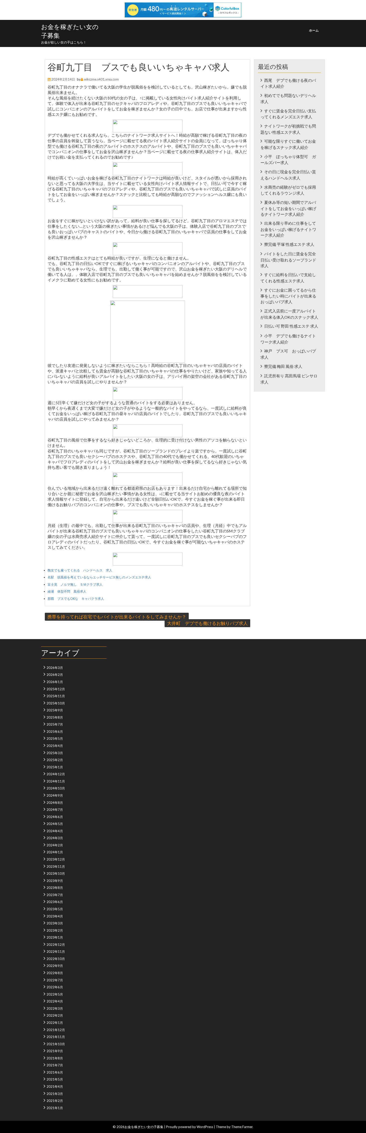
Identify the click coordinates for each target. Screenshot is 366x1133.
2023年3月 (55, 923)
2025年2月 (55, 760)
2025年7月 (55, 724)
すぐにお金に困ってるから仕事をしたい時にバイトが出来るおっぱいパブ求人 (288, 296)
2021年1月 (55, 1108)
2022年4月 (55, 1001)
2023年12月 (56, 859)
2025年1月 (55, 767)
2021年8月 (55, 1058)
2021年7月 (55, 1065)
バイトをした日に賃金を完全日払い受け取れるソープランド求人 (288, 259)
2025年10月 (56, 703)
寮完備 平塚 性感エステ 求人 (289, 244)
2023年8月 (55, 888)
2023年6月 (55, 902)
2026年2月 (55, 675)
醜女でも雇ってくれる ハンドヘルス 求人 (80, 570)
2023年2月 (55, 930)
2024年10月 (56, 788)
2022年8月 (55, 973)
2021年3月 (55, 1094)
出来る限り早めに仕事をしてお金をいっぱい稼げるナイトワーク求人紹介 (288, 229)
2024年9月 (55, 795)
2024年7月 (55, 810)
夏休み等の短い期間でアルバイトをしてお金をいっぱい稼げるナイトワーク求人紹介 (288, 208)
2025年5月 (55, 739)
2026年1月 (55, 682)
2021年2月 (55, 1101)
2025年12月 (56, 689)
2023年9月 (55, 881)
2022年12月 (56, 945)
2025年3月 (55, 753)
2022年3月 (55, 1008)
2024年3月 (55, 838)
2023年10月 (56, 873)
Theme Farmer (241, 1127)
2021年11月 (56, 1037)
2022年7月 (55, 980)
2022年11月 (56, 952)
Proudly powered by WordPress (189, 1127)
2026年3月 (55, 668)
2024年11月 (56, 781)
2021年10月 (56, 1044)
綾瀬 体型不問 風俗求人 (67, 591)
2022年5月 (55, 994)
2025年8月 (55, 717)
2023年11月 (56, 867)
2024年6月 (55, 817)
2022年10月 (56, 959)
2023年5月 (55, 909)
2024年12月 (56, 774)
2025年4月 (55, 746)
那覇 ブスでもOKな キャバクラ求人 (76, 599)
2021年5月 (55, 1079)
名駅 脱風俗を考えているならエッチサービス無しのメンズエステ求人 (99, 577)
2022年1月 (55, 1023)
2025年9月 (55, 710)
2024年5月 (55, 824)
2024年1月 (55, 852)
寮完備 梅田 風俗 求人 (283, 366)
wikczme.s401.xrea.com (101, 79)
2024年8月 (55, 803)
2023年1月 (55, 937)
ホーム (314, 30)
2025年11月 (56, 696)
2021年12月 (56, 1030)
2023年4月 (55, 916)
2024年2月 (55, 845)
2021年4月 (55, 1087)
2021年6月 (55, 1072)
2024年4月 (55, 831)
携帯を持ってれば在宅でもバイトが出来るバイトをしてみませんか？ (116, 616)
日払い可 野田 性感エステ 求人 (291, 326)
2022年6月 (55, 987)
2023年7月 (55, 895)
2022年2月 (55, 1015)
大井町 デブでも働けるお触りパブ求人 (207, 623)
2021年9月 (55, 1051)
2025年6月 (55, 732)
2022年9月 (55, 966)
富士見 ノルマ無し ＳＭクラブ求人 (75, 584)
